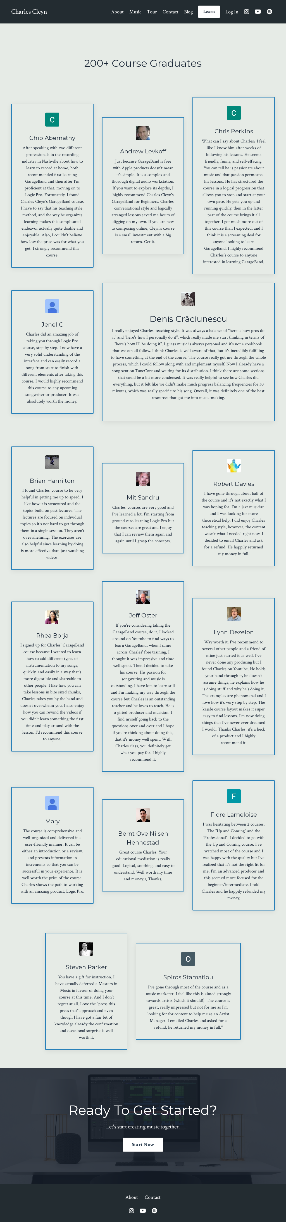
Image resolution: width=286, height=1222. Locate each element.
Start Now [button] (143, 1144)
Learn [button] (209, 12)
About (117, 12)
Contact (170, 12)
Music (135, 12)
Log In (232, 12)
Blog (188, 12)
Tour (152, 12)
